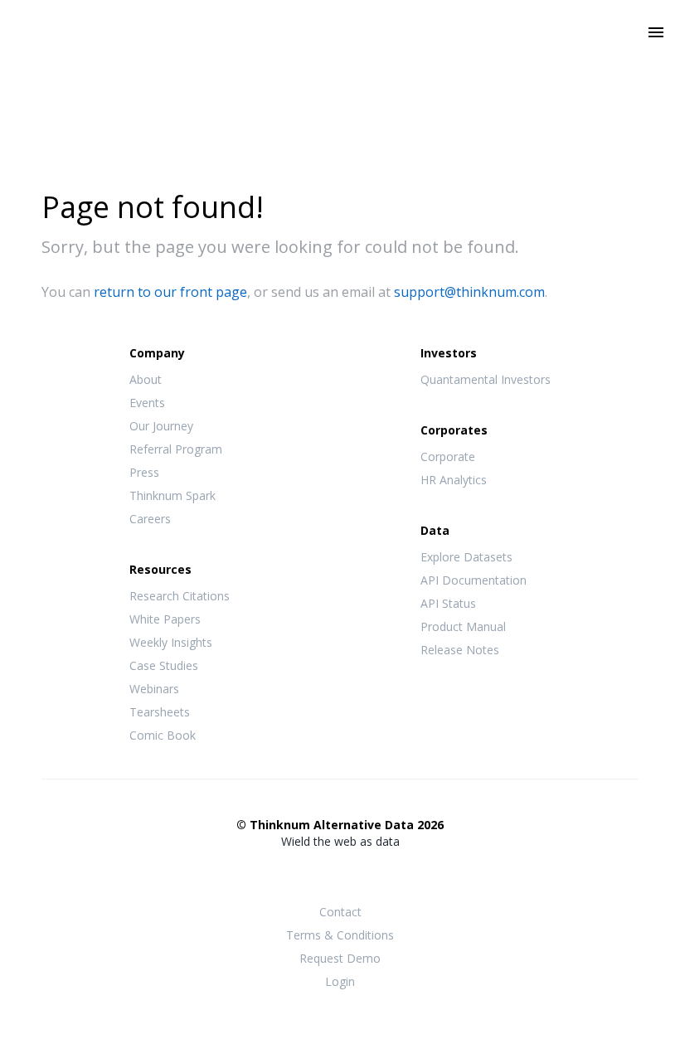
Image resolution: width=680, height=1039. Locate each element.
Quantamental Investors (485, 379)
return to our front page (170, 292)
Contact (340, 912)
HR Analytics (453, 480)
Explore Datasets (466, 557)
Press (144, 472)
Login (340, 981)
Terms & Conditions (340, 935)
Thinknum (340, 55)
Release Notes (459, 650)
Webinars (154, 689)
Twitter (340, 873)
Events (147, 402)
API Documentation (473, 580)
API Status (448, 603)
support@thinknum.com (469, 292)
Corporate (447, 456)
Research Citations (179, 596)
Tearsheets (159, 712)
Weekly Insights (170, 642)
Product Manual (463, 626)
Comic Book (162, 735)
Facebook (307, 874)
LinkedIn (373, 874)
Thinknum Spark (172, 495)
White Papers (165, 619)
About (145, 379)
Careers (150, 519)
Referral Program (175, 449)
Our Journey (161, 426)
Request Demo (340, 958)
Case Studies (163, 665)
